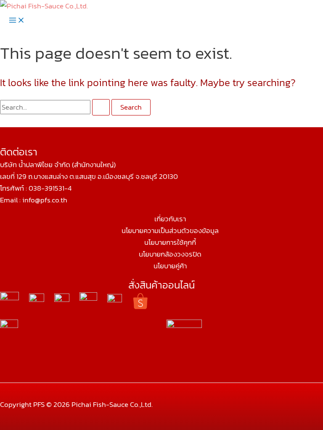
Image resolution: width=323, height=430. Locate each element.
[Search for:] (55, 107)
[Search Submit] (101, 107)
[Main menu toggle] (17, 21)
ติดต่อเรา (18, 151)
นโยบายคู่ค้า (170, 265)
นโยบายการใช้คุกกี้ (170, 242)
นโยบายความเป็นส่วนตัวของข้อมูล (170, 230)
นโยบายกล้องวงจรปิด (170, 254)
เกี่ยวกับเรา (170, 218)
